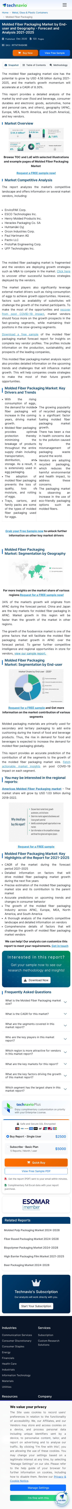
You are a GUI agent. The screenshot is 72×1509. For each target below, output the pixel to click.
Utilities (6, 1386)
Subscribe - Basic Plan (24, 1146)
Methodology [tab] (60, 65)
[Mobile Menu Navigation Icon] (64, 5)
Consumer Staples (13, 1346)
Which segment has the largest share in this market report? (32, 1089)
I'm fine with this (38, 1498)
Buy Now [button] (27, 52)
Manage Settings (38, 1487)
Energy (6, 1352)
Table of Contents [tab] (36, 65)
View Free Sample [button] (55, 52)
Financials (8, 1358)
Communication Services (17, 1335)
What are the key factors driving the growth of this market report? (33, 1075)
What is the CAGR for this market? (27, 1014)
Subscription (45, 1335)
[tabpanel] (36, 510)
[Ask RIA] (62, 1499)
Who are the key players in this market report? (29, 1038)
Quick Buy (38, 1162)
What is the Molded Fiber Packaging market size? (33, 1002)
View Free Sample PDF (36, 1171)
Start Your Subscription (36, 1306)
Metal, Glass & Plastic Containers (30, 12)
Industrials (8, 1369)
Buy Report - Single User (25, 1136)
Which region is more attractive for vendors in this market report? (33, 1052)
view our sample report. (30, 653)
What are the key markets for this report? (31, 1064)
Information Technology (16, 1375)
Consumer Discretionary (16, 1340)
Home (5, 12)
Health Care (9, 1363)
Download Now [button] (38, 980)
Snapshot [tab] (13, 65)
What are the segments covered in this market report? (29, 1025)
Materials (8, 1381)
